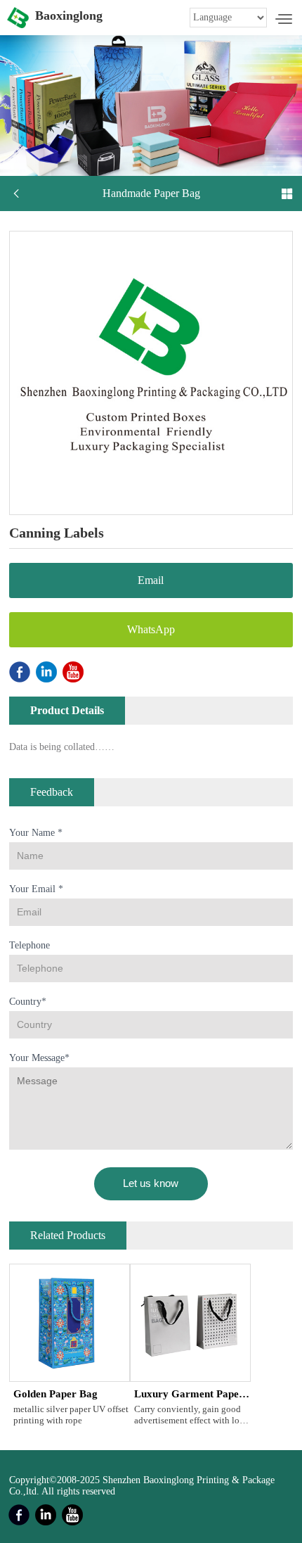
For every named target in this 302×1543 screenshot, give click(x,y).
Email (151, 580)
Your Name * (36, 832)
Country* (27, 1001)
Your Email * (36, 889)
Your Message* (39, 1058)
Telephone (29, 945)
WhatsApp (151, 629)
